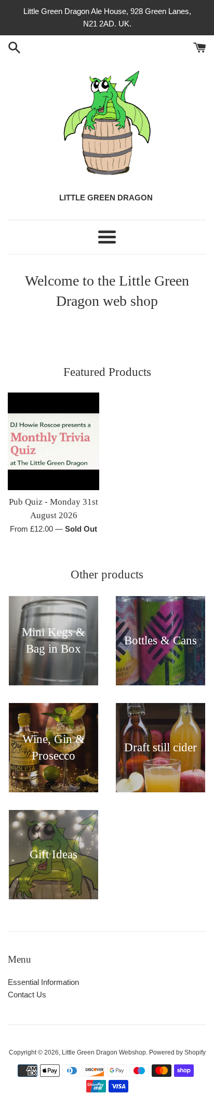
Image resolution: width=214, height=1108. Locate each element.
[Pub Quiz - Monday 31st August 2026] (53, 441)
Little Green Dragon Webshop (104, 1052)
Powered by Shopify (177, 1052)
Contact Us (27, 994)
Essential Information (43, 982)
